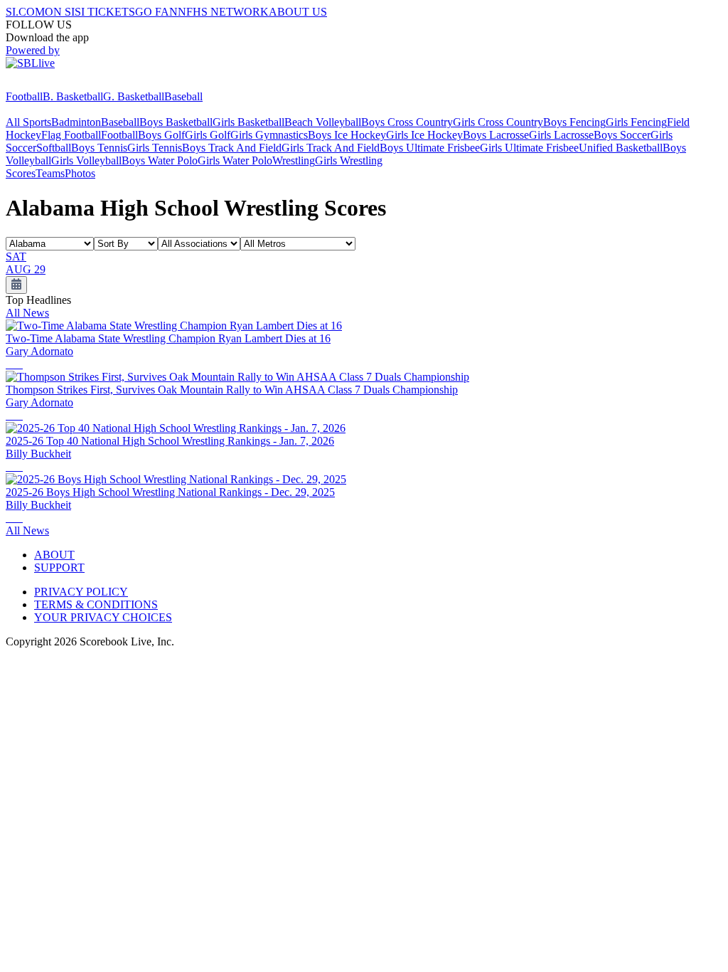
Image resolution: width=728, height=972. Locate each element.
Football (24, 96)
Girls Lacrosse (561, 135)
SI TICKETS (105, 12)
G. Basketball (133, 96)
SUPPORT (59, 567)
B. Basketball (73, 96)
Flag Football (71, 135)
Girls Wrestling (348, 160)
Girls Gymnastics (269, 135)
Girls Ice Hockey (424, 135)
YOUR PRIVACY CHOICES (103, 617)
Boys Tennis (99, 148)
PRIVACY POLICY (81, 592)
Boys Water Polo (160, 160)
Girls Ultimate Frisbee (529, 148)
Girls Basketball (248, 122)
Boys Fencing (574, 122)
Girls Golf (207, 135)
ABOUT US (298, 12)
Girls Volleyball (86, 160)
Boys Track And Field (232, 148)
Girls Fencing (636, 122)
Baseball (183, 96)
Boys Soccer (622, 135)
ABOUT (54, 555)
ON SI (60, 12)
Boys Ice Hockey (347, 135)
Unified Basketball (621, 148)
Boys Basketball (176, 122)
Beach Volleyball (322, 122)
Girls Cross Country (498, 122)
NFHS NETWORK (223, 12)
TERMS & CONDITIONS (96, 604)
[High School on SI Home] (60, 84)
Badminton (76, 122)
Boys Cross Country (407, 122)
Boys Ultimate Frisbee (430, 148)
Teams (50, 173)
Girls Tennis (154, 148)
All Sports (28, 122)
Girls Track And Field (331, 148)
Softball (53, 148)
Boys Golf (161, 135)
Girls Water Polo (235, 160)
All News (27, 313)
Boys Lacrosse (496, 135)
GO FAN (156, 12)
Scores (21, 173)
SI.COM (25, 12)
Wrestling (293, 160)
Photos (80, 173)
